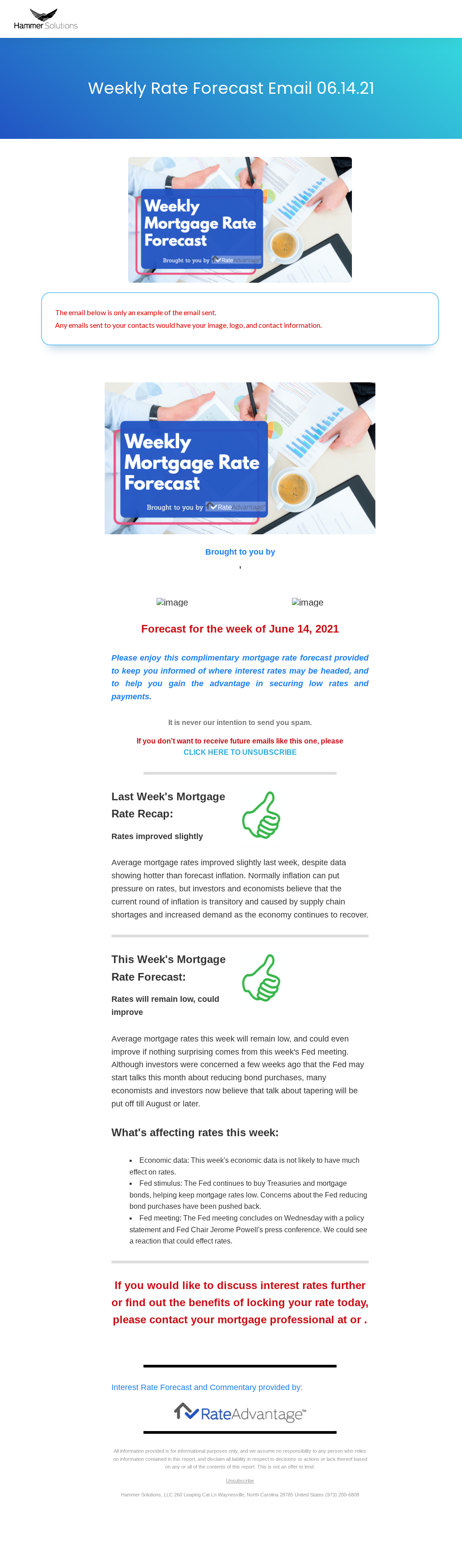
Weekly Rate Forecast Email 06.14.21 (231, 88)
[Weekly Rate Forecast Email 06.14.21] (239, 219)
